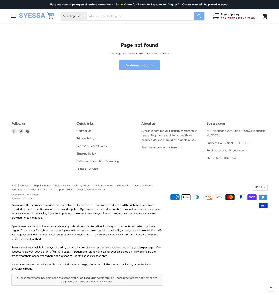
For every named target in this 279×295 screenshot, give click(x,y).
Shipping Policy (86, 153)
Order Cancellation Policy (91, 189)
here (174, 147)
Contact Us (83, 131)
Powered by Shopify (22, 198)
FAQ (13, 185)
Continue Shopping (139, 65)
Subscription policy (62, 189)
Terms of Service (87, 168)
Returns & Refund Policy (91, 146)
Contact (25, 185)
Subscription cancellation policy (29, 189)
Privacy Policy (85, 138)
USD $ (258, 187)
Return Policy (62, 185)
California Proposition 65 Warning (97, 161)
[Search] (199, 16)
